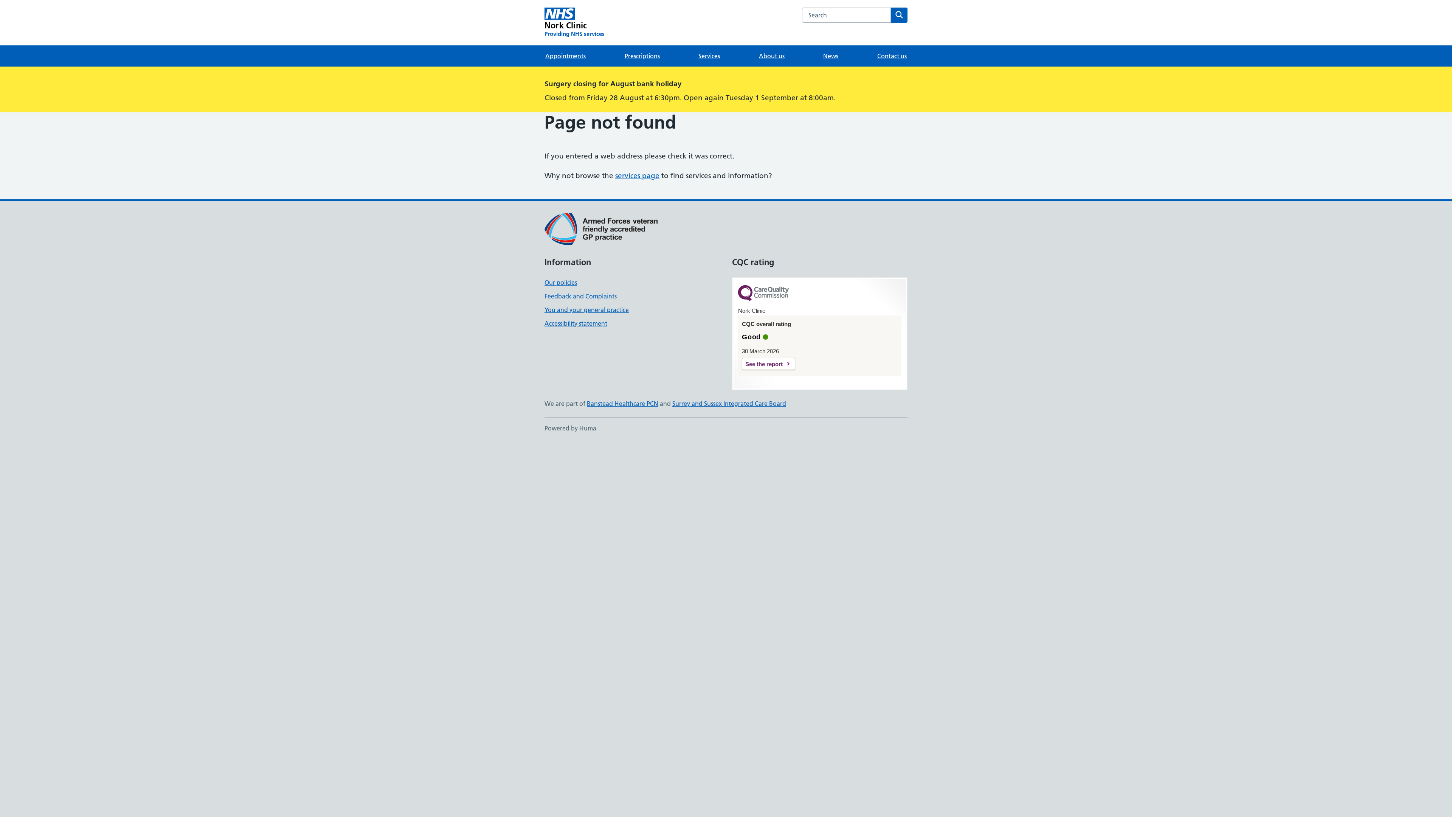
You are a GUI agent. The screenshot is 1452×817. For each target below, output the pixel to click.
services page (637, 175)
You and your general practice (586, 310)
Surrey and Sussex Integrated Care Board (729, 403)
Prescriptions (642, 56)
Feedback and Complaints (580, 296)
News (830, 56)
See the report (764, 364)
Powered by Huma (570, 428)
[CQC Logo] (763, 293)
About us (772, 56)
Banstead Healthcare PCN (622, 403)
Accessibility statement (575, 323)
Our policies (560, 282)
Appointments (565, 56)
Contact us (892, 56)
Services (709, 56)
